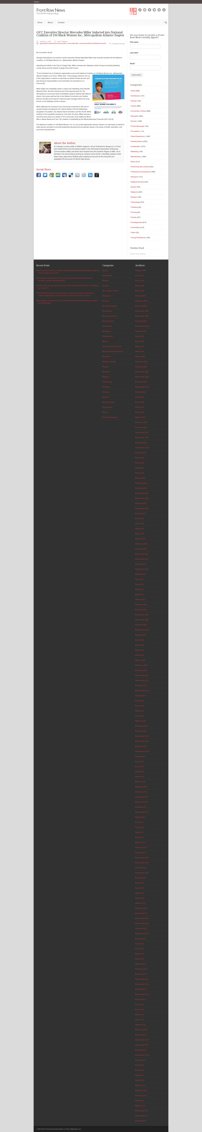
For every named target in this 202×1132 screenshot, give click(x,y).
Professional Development (141, 171)
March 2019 (140, 721)
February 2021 (141, 604)
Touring (134, 212)
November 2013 (142, 1045)
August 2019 (141, 695)
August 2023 (141, 452)
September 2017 (142, 812)
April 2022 (140, 533)
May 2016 (140, 893)
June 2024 (140, 402)
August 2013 (141, 1060)
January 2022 (141, 549)
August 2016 (141, 878)
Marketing (135, 151)
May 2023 (140, 468)
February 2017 (141, 847)
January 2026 (141, 306)
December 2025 (142, 311)
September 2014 (142, 994)
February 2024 (141, 422)
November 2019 (142, 680)
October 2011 (141, 1121)
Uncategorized (136, 222)
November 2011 (142, 1115)
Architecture (135, 96)
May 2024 (140, 407)
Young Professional (138, 237)
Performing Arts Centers (140, 166)
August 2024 (141, 392)
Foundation (135, 131)
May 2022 (140, 528)
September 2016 (142, 873)
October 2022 (141, 503)
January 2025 (141, 366)
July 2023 (140, 457)
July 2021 (140, 579)
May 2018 (140, 771)
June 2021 (140, 584)
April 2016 (140, 898)
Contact (36, 1)
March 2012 (140, 1105)
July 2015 (140, 943)
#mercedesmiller (72, 43)
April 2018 (140, 776)
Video (133, 232)
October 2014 (141, 989)
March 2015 (140, 964)
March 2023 (140, 478)
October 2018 (141, 746)
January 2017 (141, 852)
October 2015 (141, 928)
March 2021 (140, 599)
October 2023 (141, 442)
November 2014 (142, 984)
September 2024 (142, 387)
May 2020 (140, 650)
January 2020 (141, 670)
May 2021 (140, 589)
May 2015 (140, 954)
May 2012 (140, 1100)
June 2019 (140, 706)
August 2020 (141, 635)
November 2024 (142, 377)
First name (134, 42)
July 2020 (140, 640)
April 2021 (140, 594)
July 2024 (140, 397)
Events (133, 121)
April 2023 (140, 473)
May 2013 (140, 1075)
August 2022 (141, 513)
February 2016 (141, 908)
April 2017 (140, 837)
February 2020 (141, 665)
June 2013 (140, 1070)
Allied (133, 90)
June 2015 (140, 948)
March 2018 (140, 781)
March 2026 (140, 296)
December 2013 (142, 1040)
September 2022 (142, 508)
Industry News (136, 141)
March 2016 (140, 903)
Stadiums (134, 192)
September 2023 (142, 447)
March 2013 (140, 1085)
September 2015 (142, 933)
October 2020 (141, 625)
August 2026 (141, 270)
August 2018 (141, 756)
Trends (133, 217)
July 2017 (140, 822)
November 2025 (142, 316)
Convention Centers (138, 111)
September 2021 (142, 569)
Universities (135, 227)
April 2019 (140, 716)
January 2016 (141, 913)
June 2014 (140, 1009)
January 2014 (141, 1035)
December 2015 (142, 918)
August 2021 (141, 574)
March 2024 (140, 417)
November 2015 (142, 923)
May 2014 (140, 1014)
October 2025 (141, 321)
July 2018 (140, 761)
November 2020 (142, 619)
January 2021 (141, 609)
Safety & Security (137, 182)
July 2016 (140, 883)
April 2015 (140, 959)
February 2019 (141, 726)
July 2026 (140, 275)
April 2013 (140, 1080)
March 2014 (140, 1024)
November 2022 (142, 498)
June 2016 (140, 888)
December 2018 (142, 736)
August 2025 (141, 331)
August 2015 (141, 938)
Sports (133, 187)
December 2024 (142, 371)
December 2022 (142, 493)
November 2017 (142, 802)
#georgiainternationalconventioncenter (53, 43)
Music (133, 161)
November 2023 (142, 437)
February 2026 (141, 301)
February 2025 (141, 361)
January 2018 (141, 792)
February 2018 (141, 786)
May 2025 (140, 346)
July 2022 (140, 518)
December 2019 (142, 675)
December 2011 (142, 1110)
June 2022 (140, 523)
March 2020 (140, 660)
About (50, 22)
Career (133, 106)
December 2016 (142, 857)
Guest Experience (137, 136)
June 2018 (140, 766)
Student (134, 197)
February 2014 (141, 1029)
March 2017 (140, 842)
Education (135, 116)
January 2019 (141, 731)
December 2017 (142, 797)
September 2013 (142, 1055)
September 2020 (142, 630)
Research (134, 177)
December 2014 (142, 979)
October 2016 (141, 867)
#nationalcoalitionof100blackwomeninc (92, 43)
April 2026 (140, 290)
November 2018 (142, 741)
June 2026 (140, 280)
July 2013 (140, 1065)
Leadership (135, 146)
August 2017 (141, 817)
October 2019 (141, 685)
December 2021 (142, 554)
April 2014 (140, 1019)
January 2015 (141, 974)
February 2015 (141, 969)
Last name (134, 52)
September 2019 (142, 690)
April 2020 (140, 655)
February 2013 (141, 1090)
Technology (135, 202)
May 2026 (140, 285)
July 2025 (140, 336)
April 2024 (140, 412)
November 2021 (142, 559)
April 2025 (140, 351)
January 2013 (141, 1095)
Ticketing (134, 207)
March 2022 (140, 538)
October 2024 (141, 382)
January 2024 (141, 427)
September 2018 (142, 751)
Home (40, 22)
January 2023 (141, 488)
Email (132, 63)
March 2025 (140, 356)
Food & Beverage (137, 126)
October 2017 (141, 807)
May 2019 (140, 711)
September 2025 (142, 326)
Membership (135, 156)
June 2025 (140, 341)
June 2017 (140, 827)
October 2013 (141, 1050)
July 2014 (140, 1004)
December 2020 (142, 614)
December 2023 (142, 432)
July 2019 (140, 700)
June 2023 (140, 463)
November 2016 (142, 862)
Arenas (133, 101)
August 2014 (141, 999)
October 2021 (141, 564)
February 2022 (141, 544)
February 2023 (141, 483)
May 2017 (140, 832)
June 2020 (140, 645)
